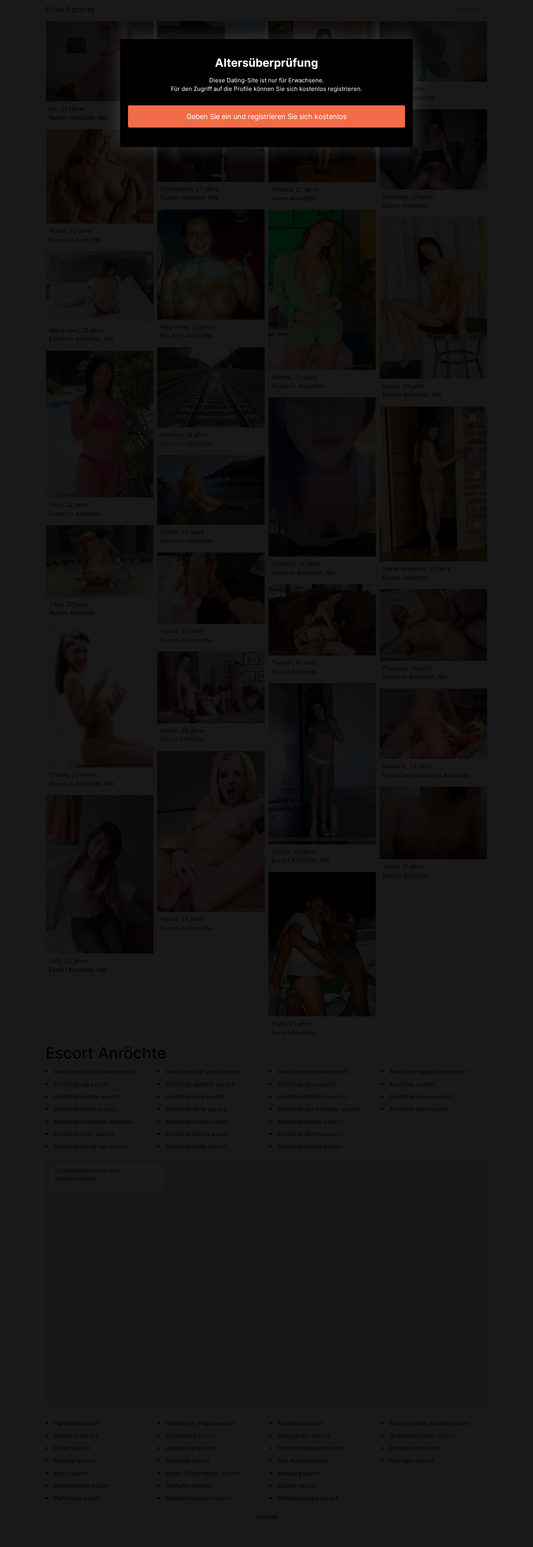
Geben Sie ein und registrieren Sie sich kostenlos (266, 116)
